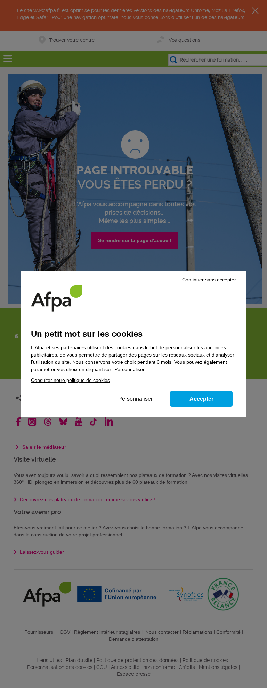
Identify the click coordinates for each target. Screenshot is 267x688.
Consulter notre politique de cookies (70, 380)
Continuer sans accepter (209, 279)
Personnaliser (135, 399)
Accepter (201, 399)
